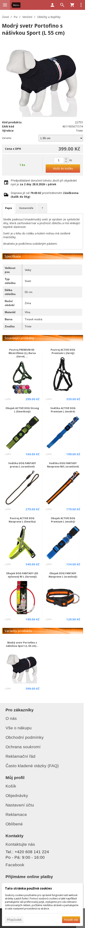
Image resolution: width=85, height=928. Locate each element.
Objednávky (17, 795)
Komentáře (26, 208)
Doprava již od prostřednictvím (44, 195)
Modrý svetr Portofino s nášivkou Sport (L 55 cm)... (22, 644)
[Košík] (72, 5)
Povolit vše (71, 919)
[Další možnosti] (81, 5)
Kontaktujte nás (20, 844)
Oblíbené (14, 824)
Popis (8, 208)
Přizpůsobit (14, 919)
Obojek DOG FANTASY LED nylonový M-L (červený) (22, 575)
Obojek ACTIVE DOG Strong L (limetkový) (22, 409)
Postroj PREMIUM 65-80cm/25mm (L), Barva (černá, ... (22, 353)
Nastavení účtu (20, 805)
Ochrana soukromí (23, 746)
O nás (11, 718)
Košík (11, 786)
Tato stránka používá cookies (28, 888)
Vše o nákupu (19, 728)
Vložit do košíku (63, 168)
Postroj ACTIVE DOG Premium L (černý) (63, 351)
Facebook (15, 864)
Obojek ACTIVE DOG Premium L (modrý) (63, 520)
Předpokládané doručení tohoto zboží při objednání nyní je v (44, 182)
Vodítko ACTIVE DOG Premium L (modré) (63, 409)
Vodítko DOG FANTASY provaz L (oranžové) (22, 465)
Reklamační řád (20, 756)
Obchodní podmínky (25, 737)
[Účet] (52, 5)
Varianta (6, 138)
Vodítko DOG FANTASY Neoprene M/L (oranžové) (63, 465)
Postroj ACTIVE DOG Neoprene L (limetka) (22, 520)
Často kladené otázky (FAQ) (32, 765)
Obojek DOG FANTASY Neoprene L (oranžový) (63, 575)
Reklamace (16, 814)
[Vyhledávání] (62, 5)
